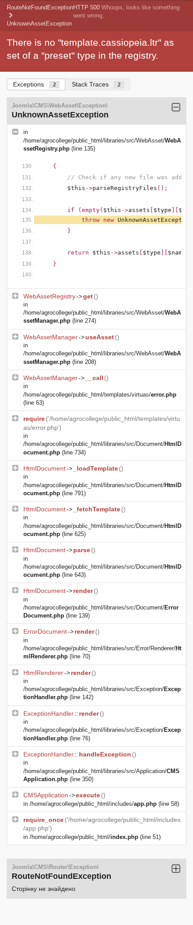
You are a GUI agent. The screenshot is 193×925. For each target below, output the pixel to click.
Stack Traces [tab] (96, 84)
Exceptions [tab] (34, 84)
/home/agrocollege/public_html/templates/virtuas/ (99, 394)
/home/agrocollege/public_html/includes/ (93, 803)
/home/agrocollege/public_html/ (84, 837)
